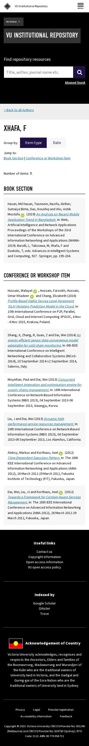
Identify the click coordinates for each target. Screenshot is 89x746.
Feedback (66, 716)
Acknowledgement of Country (52, 643)
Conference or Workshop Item (48, 158)
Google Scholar (44, 603)
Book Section (13, 158)
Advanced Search (75, 83)
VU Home (11, 21)
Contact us (44, 551)
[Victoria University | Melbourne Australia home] (7, 6)
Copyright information (44, 557)
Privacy (20, 710)
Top (80, 742)
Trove (44, 613)
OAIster (44, 608)
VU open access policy (44, 567)
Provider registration (61, 710)
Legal (36, 710)
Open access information (44, 562)
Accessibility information (36, 716)
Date (57, 142)
